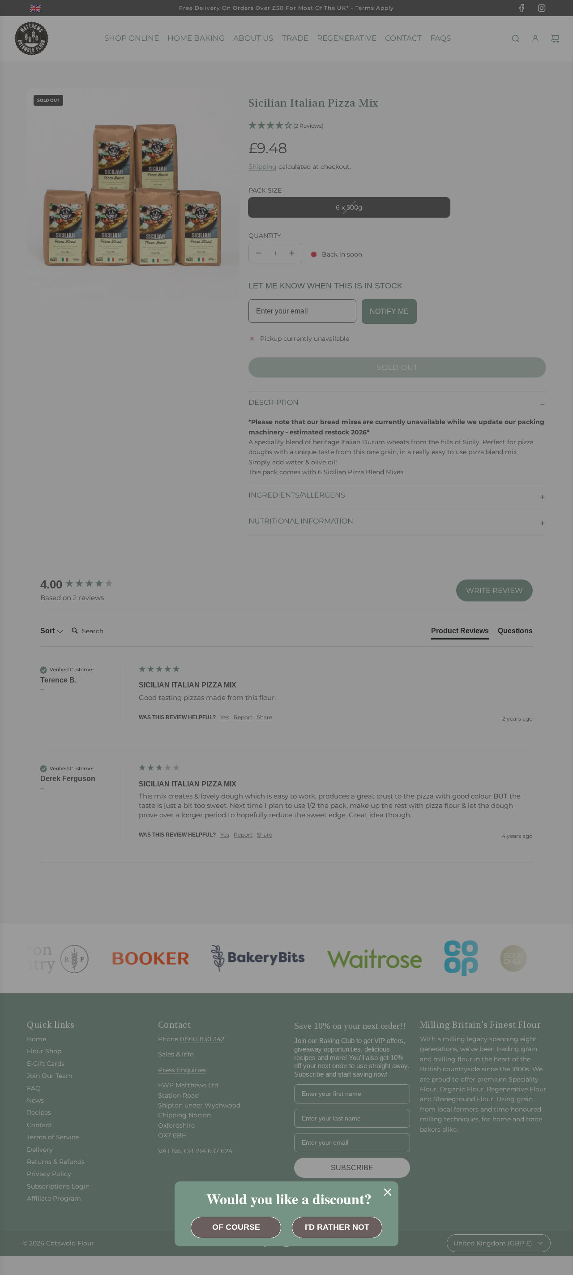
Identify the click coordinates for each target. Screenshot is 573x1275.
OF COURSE (236, 1227)
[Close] (387, 1192)
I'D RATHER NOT (337, 1227)
